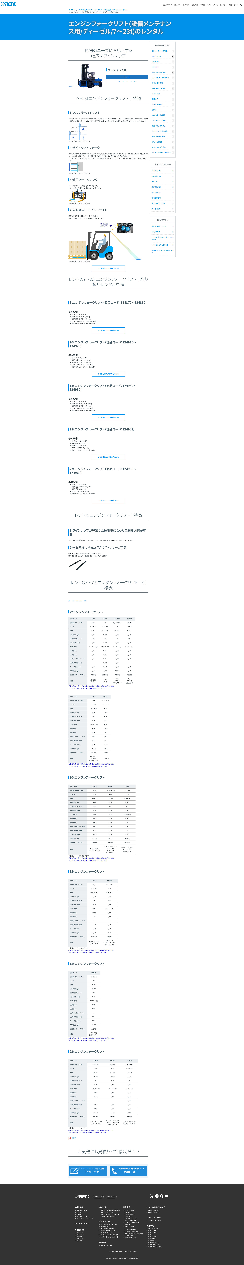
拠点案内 (177, 5)
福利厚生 (152, 1241)
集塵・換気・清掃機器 (159, 126)
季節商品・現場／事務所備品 (161, 152)
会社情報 (195, 5)
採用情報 (223, 5)
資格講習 (127, 1224)
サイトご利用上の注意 (130, 1251)
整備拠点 (103, 1216)
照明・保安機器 (157, 142)
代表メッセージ (81, 1212)
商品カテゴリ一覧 (153, 1210)
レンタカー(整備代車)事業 (131, 1222)
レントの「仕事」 (152, 1231)
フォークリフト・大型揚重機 (102, 10)
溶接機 (154, 110)
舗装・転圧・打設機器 (159, 72)
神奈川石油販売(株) (106, 1231)
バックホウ (155, 67)
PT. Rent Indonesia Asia (108, 1237)
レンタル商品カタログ (85, 10)
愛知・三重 (104, 1212)
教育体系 (152, 1239)
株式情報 (79, 1237)
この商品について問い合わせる (108, 268)
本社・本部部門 (111, 1216)
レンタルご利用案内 (130, 1230)
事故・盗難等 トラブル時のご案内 (133, 1234)
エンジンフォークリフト (120, 10)
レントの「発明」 (152, 1233)
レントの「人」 (152, 1235)
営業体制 (129, 1212)
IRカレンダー (80, 1239)
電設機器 (155, 99)
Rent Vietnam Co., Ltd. (108, 1235)
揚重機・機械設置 (157, 83)
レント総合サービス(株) (107, 1224)
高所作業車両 (156, 56)
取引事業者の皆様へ (130, 1238)
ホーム (73, 10)
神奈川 (114, 1210)
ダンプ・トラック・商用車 (159, 51)
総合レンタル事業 (129, 1210)
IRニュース (80, 1233)
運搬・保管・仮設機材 (159, 88)
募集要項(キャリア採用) (155, 1247)
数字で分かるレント (153, 1243)
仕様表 (74, 1138)
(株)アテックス (105, 1226)
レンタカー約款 (128, 1236)
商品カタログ (167, 5)
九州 (112, 1212)
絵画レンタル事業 (129, 1226)
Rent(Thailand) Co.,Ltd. (108, 1233)
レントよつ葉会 (105, 1245)
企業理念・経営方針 (82, 1210)
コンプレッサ (156, 94)
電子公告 (79, 1241)
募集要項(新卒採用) (154, 1245)
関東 (110, 1210)
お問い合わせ (233, 5)
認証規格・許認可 (82, 1216)
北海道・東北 (104, 1210)
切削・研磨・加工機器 (159, 120)
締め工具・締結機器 (158, 115)
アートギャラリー (113, 1214)
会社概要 (79, 1214)
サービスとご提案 (154, 1217)
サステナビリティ (212, 5)
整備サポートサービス (130, 1218)
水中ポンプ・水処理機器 (159, 131)
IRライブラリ (80, 1235)
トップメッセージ (153, 1229)
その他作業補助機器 (158, 136)
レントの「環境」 (152, 1237)
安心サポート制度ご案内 (131, 1232)
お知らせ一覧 (98, 1197)
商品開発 (129, 1216)
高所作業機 (155, 61)
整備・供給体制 (130, 1214)
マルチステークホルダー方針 (85, 1218)
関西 (108, 1212)
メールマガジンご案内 (154, 1220)
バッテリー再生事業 (130, 1220)
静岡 (118, 1210)
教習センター (104, 1214)
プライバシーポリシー (116, 1251)
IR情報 (202, 5)
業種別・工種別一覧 (154, 1212)
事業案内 (186, 5)
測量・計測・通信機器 (159, 147)
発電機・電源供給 (157, 104)
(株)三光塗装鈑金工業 (107, 1229)
